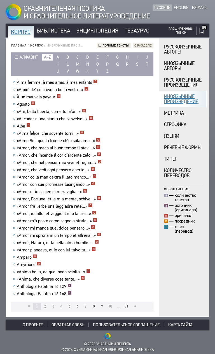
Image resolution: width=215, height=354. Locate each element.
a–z (47, 57)
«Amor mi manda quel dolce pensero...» (55, 228)
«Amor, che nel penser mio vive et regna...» (59, 162)
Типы (170, 159)
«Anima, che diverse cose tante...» (50, 279)
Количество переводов (177, 173)
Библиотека (53, 30)
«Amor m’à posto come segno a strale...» (56, 220)
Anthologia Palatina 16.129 (44, 286)
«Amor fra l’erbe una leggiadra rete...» (54, 206)
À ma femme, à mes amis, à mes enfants (56, 82)
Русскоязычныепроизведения (183, 82)
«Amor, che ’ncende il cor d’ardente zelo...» (58, 155)
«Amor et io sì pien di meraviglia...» (51, 191)
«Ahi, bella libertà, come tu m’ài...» (51, 111)
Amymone (28, 264)
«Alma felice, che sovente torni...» (50, 133)
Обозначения (177, 189)
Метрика (174, 113)
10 (110, 306)
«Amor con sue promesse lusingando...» (55, 184)
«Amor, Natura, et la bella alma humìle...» (57, 242)
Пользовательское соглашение (126, 324)
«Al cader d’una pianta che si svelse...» (54, 118)
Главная (19, 45)
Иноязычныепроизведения (181, 99)
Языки (171, 136)
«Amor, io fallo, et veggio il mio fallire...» (56, 213)
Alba (23, 126)
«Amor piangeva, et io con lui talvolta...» (56, 250)
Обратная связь (68, 324)
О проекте (33, 324)
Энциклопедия (97, 30)
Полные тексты (115, 45)
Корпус (21, 32)
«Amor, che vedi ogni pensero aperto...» (55, 169)
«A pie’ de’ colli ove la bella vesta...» (52, 89)
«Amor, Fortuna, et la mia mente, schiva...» (58, 199)
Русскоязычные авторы (183, 49)
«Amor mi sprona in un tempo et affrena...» (58, 235)
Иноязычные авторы (179, 66)
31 (126, 306)
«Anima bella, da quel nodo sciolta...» (53, 271)
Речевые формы (183, 148)
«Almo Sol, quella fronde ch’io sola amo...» (58, 140)
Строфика (175, 125)
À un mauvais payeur (38, 97)
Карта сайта (180, 324)
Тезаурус (137, 30)
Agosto (25, 104)
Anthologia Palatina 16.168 (44, 293)
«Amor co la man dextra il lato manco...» (56, 177)
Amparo (26, 257)
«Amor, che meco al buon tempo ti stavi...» (58, 148)
